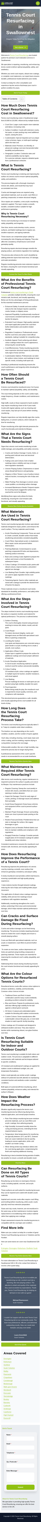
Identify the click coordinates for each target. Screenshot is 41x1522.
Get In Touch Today (20, 93)
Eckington (4, 1248)
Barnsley (7, 1402)
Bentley (6, 1399)
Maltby (6, 1371)
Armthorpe (7, 1409)
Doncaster (7, 1393)
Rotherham (21, 1248)
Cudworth (7, 1405)
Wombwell (7, 1390)
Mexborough (8, 1384)
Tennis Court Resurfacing (19, 55)
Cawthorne (7, 1412)
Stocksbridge (8, 1396)
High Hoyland (8, 1415)
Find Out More (20, 1163)
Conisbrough (8, 1380)
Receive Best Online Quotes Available (20, 506)
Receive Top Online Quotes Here (20, 761)
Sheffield (29, 1248)
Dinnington (13, 1248)
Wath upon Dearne (10, 1387)
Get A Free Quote (20, 1344)
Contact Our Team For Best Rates (20, 274)
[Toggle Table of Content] (20, 99)
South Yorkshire (9, 1368)
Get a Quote (19, 47)
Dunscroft (7, 1418)
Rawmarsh (7, 1374)
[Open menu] (38, 3)
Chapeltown (8, 1377)
